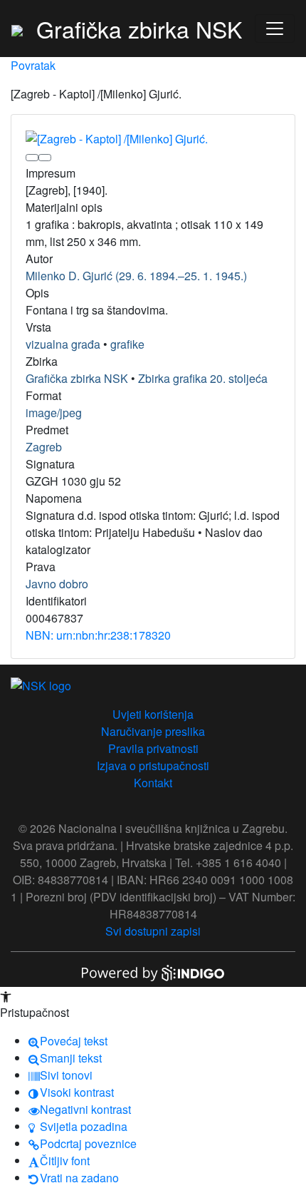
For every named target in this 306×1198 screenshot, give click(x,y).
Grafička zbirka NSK (77, 378)
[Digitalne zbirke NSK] (17, 28)
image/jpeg (54, 412)
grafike (127, 344)
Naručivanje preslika (153, 731)
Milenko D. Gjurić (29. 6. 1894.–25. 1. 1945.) (136, 275)
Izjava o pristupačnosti (153, 765)
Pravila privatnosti (153, 748)
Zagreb (44, 447)
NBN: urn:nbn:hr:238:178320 (98, 635)
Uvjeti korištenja (153, 714)
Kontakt (153, 782)
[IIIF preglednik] (32, 157)
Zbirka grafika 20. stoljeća (203, 378)
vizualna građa (63, 344)
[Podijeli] (44, 157)
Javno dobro (57, 583)
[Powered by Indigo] (153, 971)
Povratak (33, 65)
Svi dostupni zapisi (153, 931)
